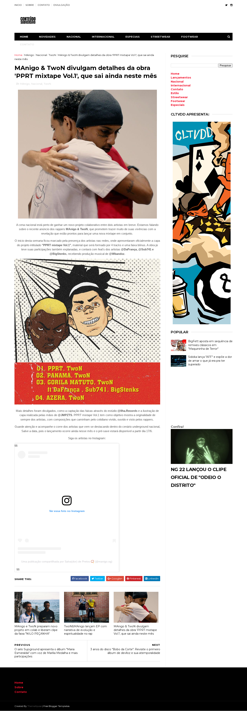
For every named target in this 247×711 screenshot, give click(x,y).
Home (24, 36)
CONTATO (44, 4)
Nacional (41, 55)
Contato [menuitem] (177, 89)
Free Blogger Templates (56, 706)
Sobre (18, 687)
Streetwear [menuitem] (179, 97)
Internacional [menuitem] (180, 85)
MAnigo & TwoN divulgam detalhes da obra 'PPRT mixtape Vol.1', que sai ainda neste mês (135, 630)
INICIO (18, 4)
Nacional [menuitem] (177, 81)
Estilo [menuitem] (175, 93)
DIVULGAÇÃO (61, 4)
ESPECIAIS (132, 36)
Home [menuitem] (175, 73)
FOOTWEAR (189, 36)
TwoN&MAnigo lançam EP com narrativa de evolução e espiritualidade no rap (85, 630)
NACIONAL (74, 36)
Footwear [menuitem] (178, 101)
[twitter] (226, 5)
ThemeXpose (34, 706)
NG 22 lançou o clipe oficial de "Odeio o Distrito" (198, 477)
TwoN (52, 55)
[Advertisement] (202, 396)
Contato (20, 692)
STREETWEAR (160, 36)
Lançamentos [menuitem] (181, 77)
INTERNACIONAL (103, 36)
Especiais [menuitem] (177, 105)
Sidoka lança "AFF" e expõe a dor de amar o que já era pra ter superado (210, 360)
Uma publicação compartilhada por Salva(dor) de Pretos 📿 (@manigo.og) (66, 561)
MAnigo (29, 55)
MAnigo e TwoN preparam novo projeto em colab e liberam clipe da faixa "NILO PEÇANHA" (36, 630)
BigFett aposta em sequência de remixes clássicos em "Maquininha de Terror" (210, 344)
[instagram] (231, 5)
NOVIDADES (47, 36)
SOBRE (29, 4)
